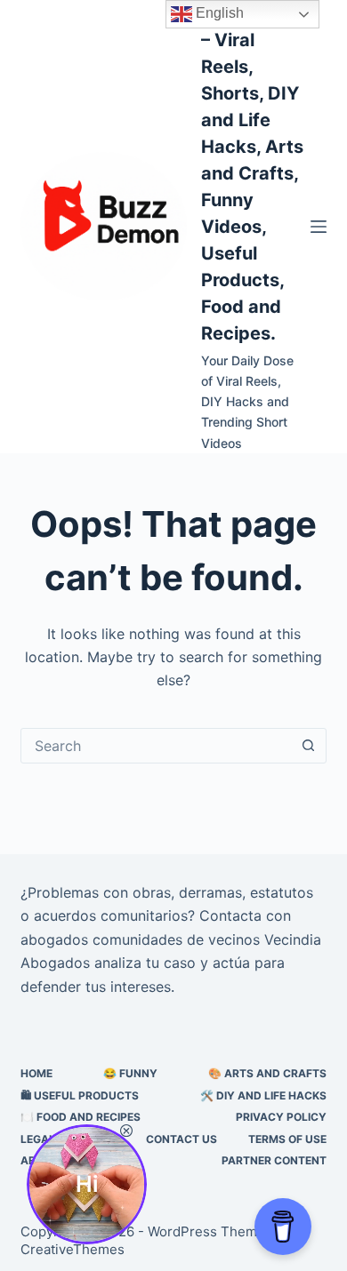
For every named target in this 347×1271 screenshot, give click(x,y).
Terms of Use (287, 1139)
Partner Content (274, 1160)
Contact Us (181, 1139)
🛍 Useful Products (79, 1095)
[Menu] (319, 227)
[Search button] (309, 746)
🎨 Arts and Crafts (267, 1073)
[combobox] (156, 745)
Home (36, 1073)
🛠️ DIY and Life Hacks (263, 1095)
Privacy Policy (281, 1116)
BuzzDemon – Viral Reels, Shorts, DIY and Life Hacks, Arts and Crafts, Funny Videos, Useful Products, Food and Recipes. (252, 173)
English (218, 12)
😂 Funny (130, 1073)
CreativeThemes (72, 1249)
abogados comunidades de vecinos (140, 939)
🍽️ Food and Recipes (80, 1116)
